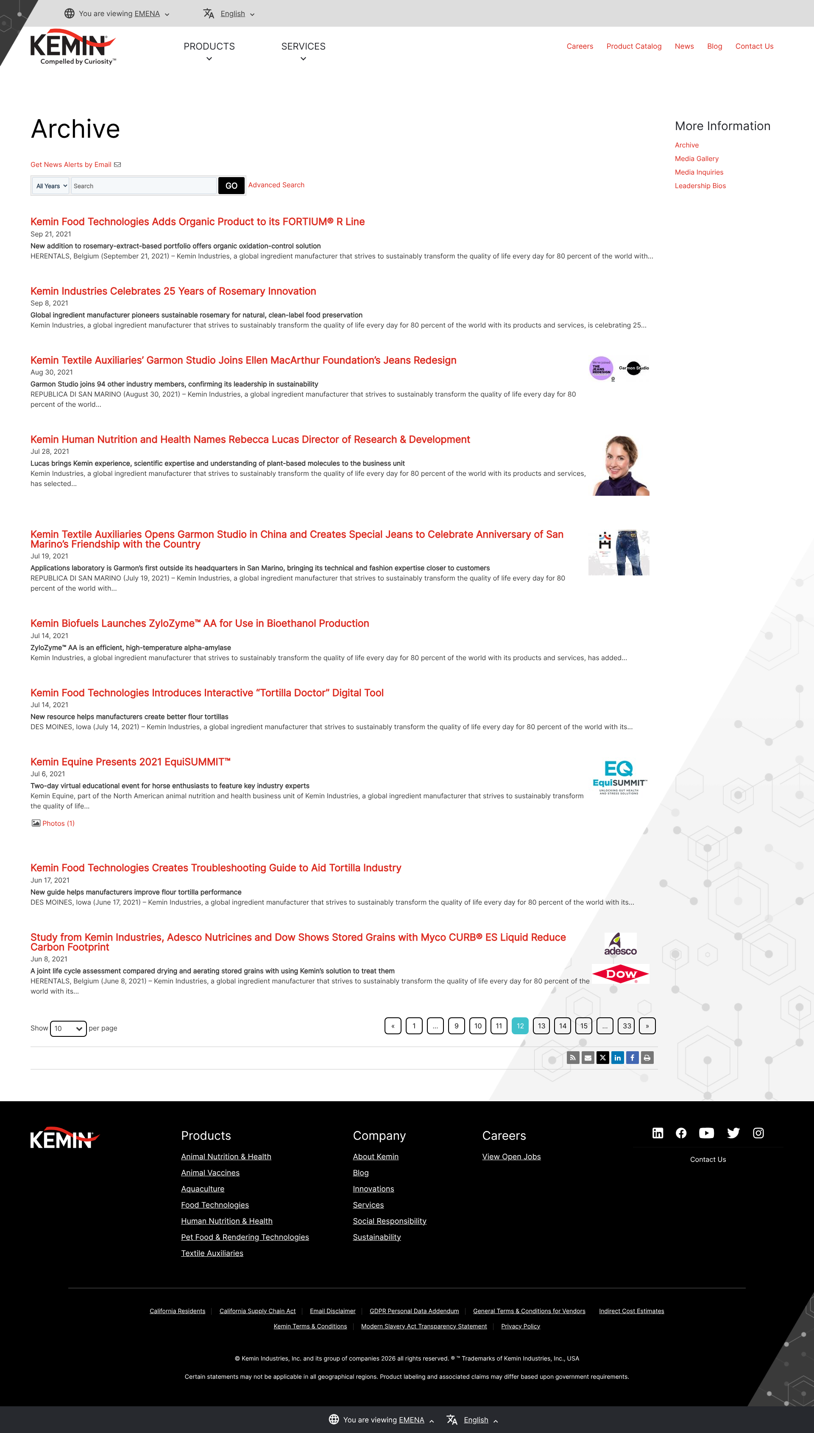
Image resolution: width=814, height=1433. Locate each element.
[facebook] (681, 1133)
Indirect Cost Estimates (631, 1311)
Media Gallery (697, 158)
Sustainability (377, 1237)
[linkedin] (657, 1133)
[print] (647, 1057)
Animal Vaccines (210, 1173)
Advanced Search (276, 185)
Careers (580, 46)
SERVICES (303, 46)
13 (542, 1026)
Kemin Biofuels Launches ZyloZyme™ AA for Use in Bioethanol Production (200, 623)
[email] (588, 1057)
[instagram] (758, 1133)
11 (499, 1026)
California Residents (177, 1311)
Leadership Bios (700, 185)
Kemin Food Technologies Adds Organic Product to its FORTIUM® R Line (198, 222)
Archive (687, 145)
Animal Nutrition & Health (226, 1157)
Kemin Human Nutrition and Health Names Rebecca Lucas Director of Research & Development (250, 439)
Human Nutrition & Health (227, 1221)
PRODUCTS (209, 46)
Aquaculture (202, 1189)
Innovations (373, 1189)
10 (478, 1026)
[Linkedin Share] (617, 1057)
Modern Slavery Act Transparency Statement (424, 1326)
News (684, 46)
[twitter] (733, 1133)
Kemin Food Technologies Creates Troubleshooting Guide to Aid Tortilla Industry (216, 868)
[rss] (573, 1057)
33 (627, 1026)
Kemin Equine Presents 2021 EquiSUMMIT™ (131, 762)
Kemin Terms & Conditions (310, 1326)
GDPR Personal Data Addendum (414, 1311)
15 (584, 1026)
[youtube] (706, 1133)
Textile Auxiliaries (212, 1253)
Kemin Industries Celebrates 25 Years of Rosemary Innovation (173, 291)
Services (368, 1205)
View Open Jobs (511, 1157)
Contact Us (755, 46)
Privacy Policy (520, 1326)
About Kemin (376, 1157)
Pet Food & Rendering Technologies (245, 1237)
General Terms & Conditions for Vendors (529, 1311)
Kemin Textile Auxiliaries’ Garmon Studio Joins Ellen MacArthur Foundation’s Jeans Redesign (244, 360)
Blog (714, 46)
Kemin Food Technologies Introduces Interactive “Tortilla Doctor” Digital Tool (207, 693)
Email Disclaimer (333, 1311)
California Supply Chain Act (258, 1311)
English (233, 14)
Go (231, 186)
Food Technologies (215, 1205)
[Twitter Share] (603, 1057)
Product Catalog (634, 46)
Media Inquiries (699, 172)
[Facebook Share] (632, 1057)
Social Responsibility (390, 1221)
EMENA (147, 14)
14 (563, 1026)
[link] (73, 46)
